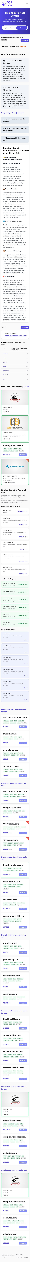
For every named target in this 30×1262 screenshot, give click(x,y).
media (5, 886)
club (23, 810)
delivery (12, 450)
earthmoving (13, 722)
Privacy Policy (19, 1254)
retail (5, 812)
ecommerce (6, 450)
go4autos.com (10, 1153)
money (17, 1123)
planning (11, 771)
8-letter (18, 1158)
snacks (13, 829)
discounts (16, 843)
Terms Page (19, 1257)
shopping (13, 755)
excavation (6, 722)
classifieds (15, 1125)
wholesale (10, 827)
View (26, 511)
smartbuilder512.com (13, 1067)
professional (18, 921)
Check (25, 640)
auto (5, 1158)
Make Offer (25, 40)
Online (4, 358)
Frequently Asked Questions (12, 113)
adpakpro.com (10, 1234)
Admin (26, 1257)
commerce (6, 720)
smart (12, 1040)
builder (16, 1056)
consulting (6, 921)
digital (19, 737)
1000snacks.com (11, 823)
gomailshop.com (11, 750)
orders (18, 722)
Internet (5, 362)
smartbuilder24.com (13, 1051)
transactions (6, 739)
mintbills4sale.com (12, 1120)
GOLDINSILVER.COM (8, 432)
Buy (26, 584)
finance (5, 1123)
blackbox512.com (11, 1019)
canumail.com (10, 899)
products (10, 448)
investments (11, 1123)
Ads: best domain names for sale (14, 1170)
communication (11, 886)
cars (8, 1158)
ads (17, 1142)
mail (18, 755)
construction (21, 720)
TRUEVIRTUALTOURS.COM (10, 476)
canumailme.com (11, 881)
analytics (6, 771)
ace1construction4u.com (15, 717)
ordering (9, 845)
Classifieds (5, 375)
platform (18, 886)
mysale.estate (10, 733)
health (20, 448)
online (5, 448)
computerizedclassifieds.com (15, 336)
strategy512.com (11, 766)
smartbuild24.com (12, 1035)
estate (15, 739)
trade (15, 720)
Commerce (5, 354)
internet (15, 448)
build (16, 1040)
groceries (10, 812)
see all (26, 387)
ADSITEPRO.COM (7, 407)
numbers (6, 1024)
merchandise (7, 755)
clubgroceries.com (12, 807)
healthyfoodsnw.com (13, 445)
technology (15, 1022)
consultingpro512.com (14, 916)
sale (12, 739)
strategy (16, 771)
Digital (4, 366)
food (17, 450)
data (21, 1022)
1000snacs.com (10, 840)
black (10, 1024)
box (14, 1024)
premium (13, 1158)
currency (9, 1125)
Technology (6, 370)
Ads (4, 379)
